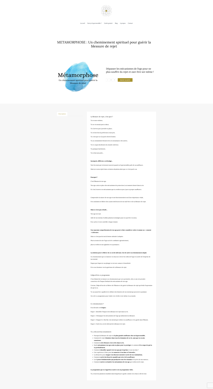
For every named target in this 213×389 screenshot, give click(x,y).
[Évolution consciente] (106, 5)
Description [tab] (62, 114)
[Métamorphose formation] (78, 78)
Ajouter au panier (125, 80)
